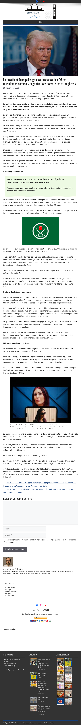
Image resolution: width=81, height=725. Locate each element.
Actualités (33, 654)
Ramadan (8, 593)
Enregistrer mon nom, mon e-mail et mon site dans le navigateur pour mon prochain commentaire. (40, 541)
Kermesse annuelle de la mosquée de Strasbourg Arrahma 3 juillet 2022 (43, 686)
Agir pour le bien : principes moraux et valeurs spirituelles (44, 709)
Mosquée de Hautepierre (22, 723)
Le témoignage (10, 587)
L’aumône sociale (11, 591)
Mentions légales (49, 723)
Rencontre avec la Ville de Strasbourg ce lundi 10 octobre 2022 (44, 663)
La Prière (8, 589)
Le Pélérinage (10, 595)
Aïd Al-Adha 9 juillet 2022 (42, 674)
